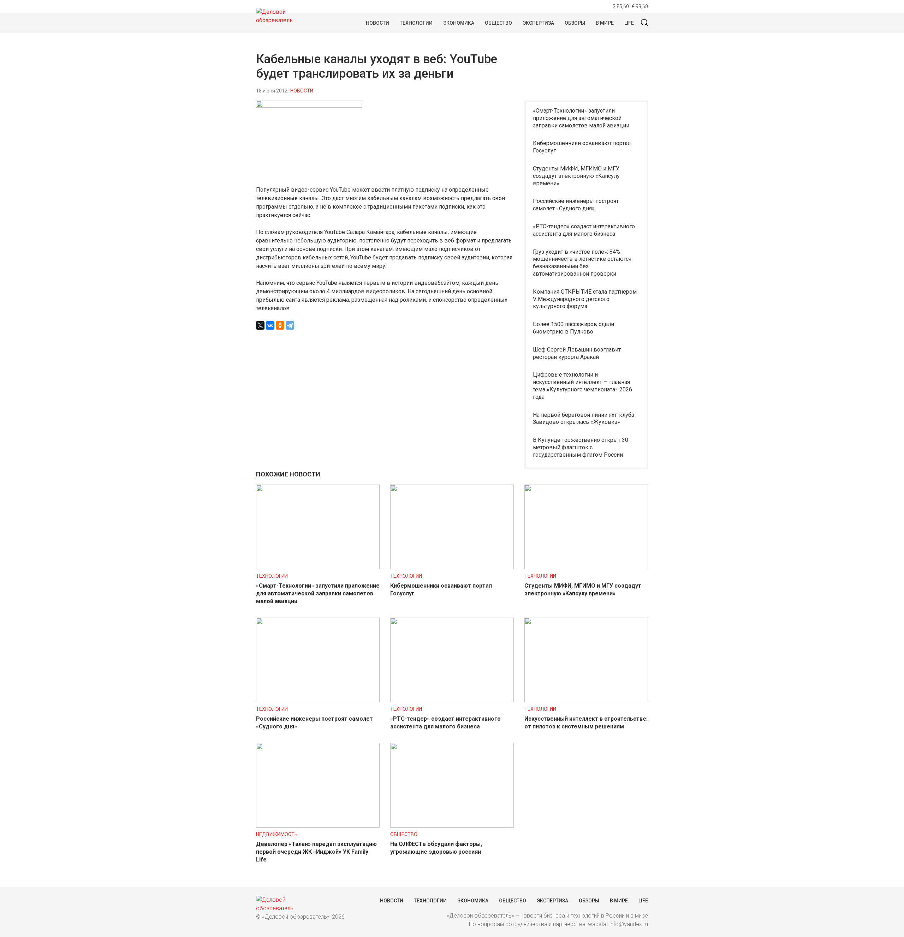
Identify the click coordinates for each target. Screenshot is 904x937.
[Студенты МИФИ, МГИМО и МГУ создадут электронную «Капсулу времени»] (586, 567)
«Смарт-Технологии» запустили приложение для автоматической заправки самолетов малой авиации (581, 118)
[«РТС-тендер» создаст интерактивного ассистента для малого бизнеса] (452, 700)
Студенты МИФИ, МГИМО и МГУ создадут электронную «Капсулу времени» (576, 176)
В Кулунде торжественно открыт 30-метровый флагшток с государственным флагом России (581, 447)
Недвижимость (277, 834)
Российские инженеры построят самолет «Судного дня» (576, 205)
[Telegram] (290, 325)
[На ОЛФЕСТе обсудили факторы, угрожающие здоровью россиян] (452, 825)
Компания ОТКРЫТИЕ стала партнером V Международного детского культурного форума (585, 299)
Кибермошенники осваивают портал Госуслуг (582, 147)
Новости (377, 23)
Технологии (416, 23)
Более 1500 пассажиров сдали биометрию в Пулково (573, 328)
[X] (260, 325)
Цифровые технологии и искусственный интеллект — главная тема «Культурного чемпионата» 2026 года (582, 385)
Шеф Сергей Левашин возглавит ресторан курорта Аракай (577, 353)
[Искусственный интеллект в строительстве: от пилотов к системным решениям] (586, 700)
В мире (605, 23)
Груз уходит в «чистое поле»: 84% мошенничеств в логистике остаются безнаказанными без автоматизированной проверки (582, 262)
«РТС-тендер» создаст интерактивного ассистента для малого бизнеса (584, 230)
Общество (498, 23)
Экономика (458, 23)
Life (629, 23)
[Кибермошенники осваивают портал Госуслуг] (452, 567)
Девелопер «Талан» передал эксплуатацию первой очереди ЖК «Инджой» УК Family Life (316, 852)
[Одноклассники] (280, 325)
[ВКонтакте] (270, 325)
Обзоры (575, 23)
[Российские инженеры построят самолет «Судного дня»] (318, 700)
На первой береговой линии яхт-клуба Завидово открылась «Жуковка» (583, 419)
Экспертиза (538, 23)
